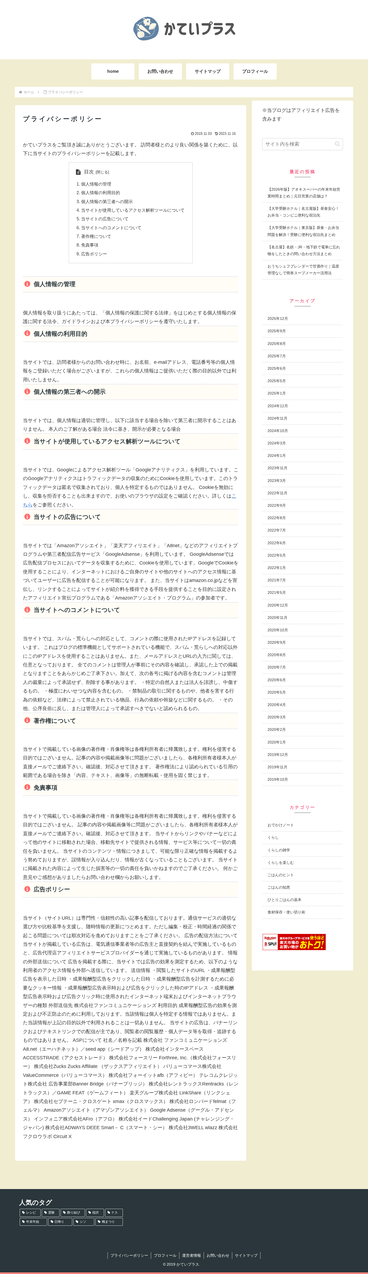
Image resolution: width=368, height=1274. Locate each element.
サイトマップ (246, 1255)
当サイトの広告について (105, 218)
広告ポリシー (94, 253)
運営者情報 (191, 1255)
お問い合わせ (218, 1255)
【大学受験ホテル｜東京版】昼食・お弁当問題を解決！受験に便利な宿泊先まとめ (303, 231)
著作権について (96, 236)
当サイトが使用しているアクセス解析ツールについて (133, 210)
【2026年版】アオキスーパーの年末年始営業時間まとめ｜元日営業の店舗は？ (304, 192)
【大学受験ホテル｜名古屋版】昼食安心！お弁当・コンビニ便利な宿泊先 (303, 211)
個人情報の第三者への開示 (107, 201)
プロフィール (165, 1255)
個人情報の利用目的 (100, 192)
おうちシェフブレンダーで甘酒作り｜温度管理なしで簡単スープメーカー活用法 (303, 269)
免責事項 (89, 244)
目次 (89, 171)
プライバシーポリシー (129, 1255)
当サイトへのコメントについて (111, 227)
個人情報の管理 (96, 183)
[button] (337, 144)
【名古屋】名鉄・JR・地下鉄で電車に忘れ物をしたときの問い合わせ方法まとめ (304, 250)
